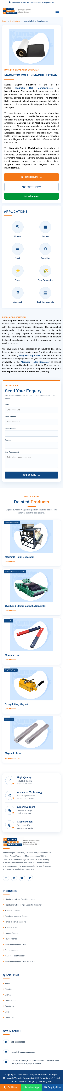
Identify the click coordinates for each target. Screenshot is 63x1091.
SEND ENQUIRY (31, 177)
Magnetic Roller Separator (35, 362)
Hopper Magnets (11, 933)
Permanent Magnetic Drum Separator (20, 962)
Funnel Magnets (11, 950)
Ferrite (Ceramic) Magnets (15, 922)
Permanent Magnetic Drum (15, 945)
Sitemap (8, 995)
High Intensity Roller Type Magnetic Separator (23, 905)
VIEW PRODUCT (12, 561)
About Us (8, 989)
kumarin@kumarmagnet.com (41, 2)
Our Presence (10, 1001)
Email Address (10, 416)
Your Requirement (12, 452)
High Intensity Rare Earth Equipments (20, 899)
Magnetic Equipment (30, 355)
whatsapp (33, 196)
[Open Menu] (57, 11)
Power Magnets (11, 939)
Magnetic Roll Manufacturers (34, 88)
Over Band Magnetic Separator (17, 916)
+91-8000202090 (18, 2)
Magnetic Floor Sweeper (14, 956)
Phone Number (10, 428)
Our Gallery (9, 1006)
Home (4, 21)
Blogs (7, 1012)
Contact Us (9, 1018)
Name (7, 405)
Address (8, 440)
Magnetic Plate (11, 928)
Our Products (15, 21)
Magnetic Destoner (12, 911)
